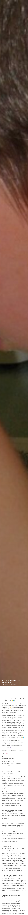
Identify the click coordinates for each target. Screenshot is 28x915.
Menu (14, 688)
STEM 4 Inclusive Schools (11, 682)
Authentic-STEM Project (8, 758)
